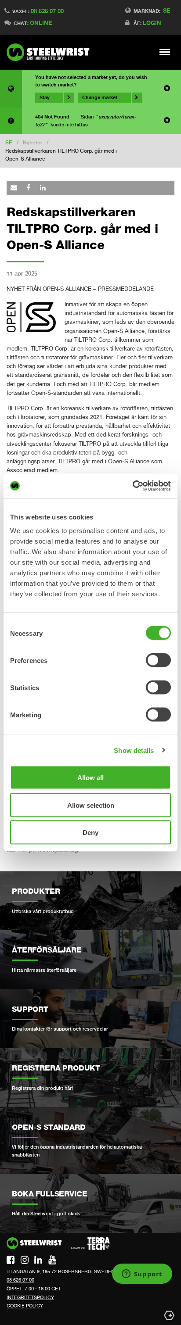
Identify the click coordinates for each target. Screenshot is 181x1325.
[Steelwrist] (50, 52)
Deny (90, 832)
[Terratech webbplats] (90, 1243)
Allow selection (90, 805)
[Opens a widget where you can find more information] (142, 1275)
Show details (134, 750)
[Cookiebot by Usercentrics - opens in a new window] (132, 486)
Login (152, 22)
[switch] (158, 660)
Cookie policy (25, 1305)
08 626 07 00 (47, 10)
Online (41, 22)
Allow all (90, 777)
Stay (45, 97)
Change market (99, 97)
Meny (165, 51)
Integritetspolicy (30, 1297)
